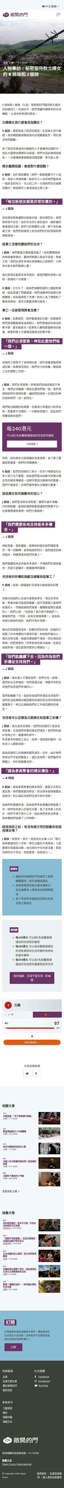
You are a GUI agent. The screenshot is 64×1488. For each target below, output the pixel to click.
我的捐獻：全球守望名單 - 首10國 (32, 978)
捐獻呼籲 (7, 1417)
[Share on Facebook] (36, 1073)
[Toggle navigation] (58, 14)
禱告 (5, 1412)
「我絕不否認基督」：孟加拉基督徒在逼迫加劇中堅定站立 (19, 1239)
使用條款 (41, 1473)
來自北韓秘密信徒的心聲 (14, 1146)
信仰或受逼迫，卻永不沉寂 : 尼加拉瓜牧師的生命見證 (19, 1224)
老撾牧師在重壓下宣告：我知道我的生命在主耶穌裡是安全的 (19, 1270)
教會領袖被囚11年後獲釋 (14, 1131)
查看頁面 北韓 (9, 1191)
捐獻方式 (7, 1421)
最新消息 (7, 1390)
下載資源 (7, 1408)
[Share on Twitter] (27, 1073)
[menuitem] (51, 6)
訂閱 (13, 1347)
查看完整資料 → (32, 1042)
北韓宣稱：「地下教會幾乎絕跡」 (18, 1116)
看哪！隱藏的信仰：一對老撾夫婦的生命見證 (19, 1285)
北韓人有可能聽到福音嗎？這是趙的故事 (19, 1162)
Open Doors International (16, 1464)
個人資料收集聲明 (52, 1477)
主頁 (5, 1376)
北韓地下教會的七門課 (13, 1175)
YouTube (43, 1385)
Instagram (44, 1381)
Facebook (43, 1376)
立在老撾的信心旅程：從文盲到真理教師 (19, 1255)
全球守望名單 (10, 1381)
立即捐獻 (31, 444)
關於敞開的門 (10, 1385)
